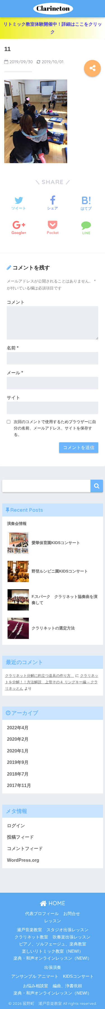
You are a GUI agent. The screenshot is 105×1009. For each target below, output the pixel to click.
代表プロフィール (42, 913)
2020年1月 (18, 751)
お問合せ (71, 913)
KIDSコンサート (78, 976)
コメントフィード (25, 848)
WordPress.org (23, 860)
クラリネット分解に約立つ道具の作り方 (39, 676)
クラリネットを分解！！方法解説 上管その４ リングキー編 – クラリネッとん (51, 682)
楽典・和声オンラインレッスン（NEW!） (52, 958)
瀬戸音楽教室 (29, 930)
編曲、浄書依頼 (67, 986)
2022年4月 (18, 727)
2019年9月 (18, 762)
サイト (13, 397)
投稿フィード (20, 837)
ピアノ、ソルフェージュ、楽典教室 (52, 944)
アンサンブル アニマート (35, 976)
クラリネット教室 (31, 937)
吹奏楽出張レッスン (71, 937)
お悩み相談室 (35, 986)
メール (15, 372)
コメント (16, 302)
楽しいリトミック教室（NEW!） (52, 951)
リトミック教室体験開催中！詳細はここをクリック (52, 28)
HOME (56, 903)
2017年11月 (19, 785)
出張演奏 (52, 967)
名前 (12, 348)
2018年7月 (18, 774)
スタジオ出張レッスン (67, 930)
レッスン (52, 921)
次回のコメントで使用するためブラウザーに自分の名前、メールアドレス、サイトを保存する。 (55, 428)
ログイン (16, 825)
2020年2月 (18, 739)
